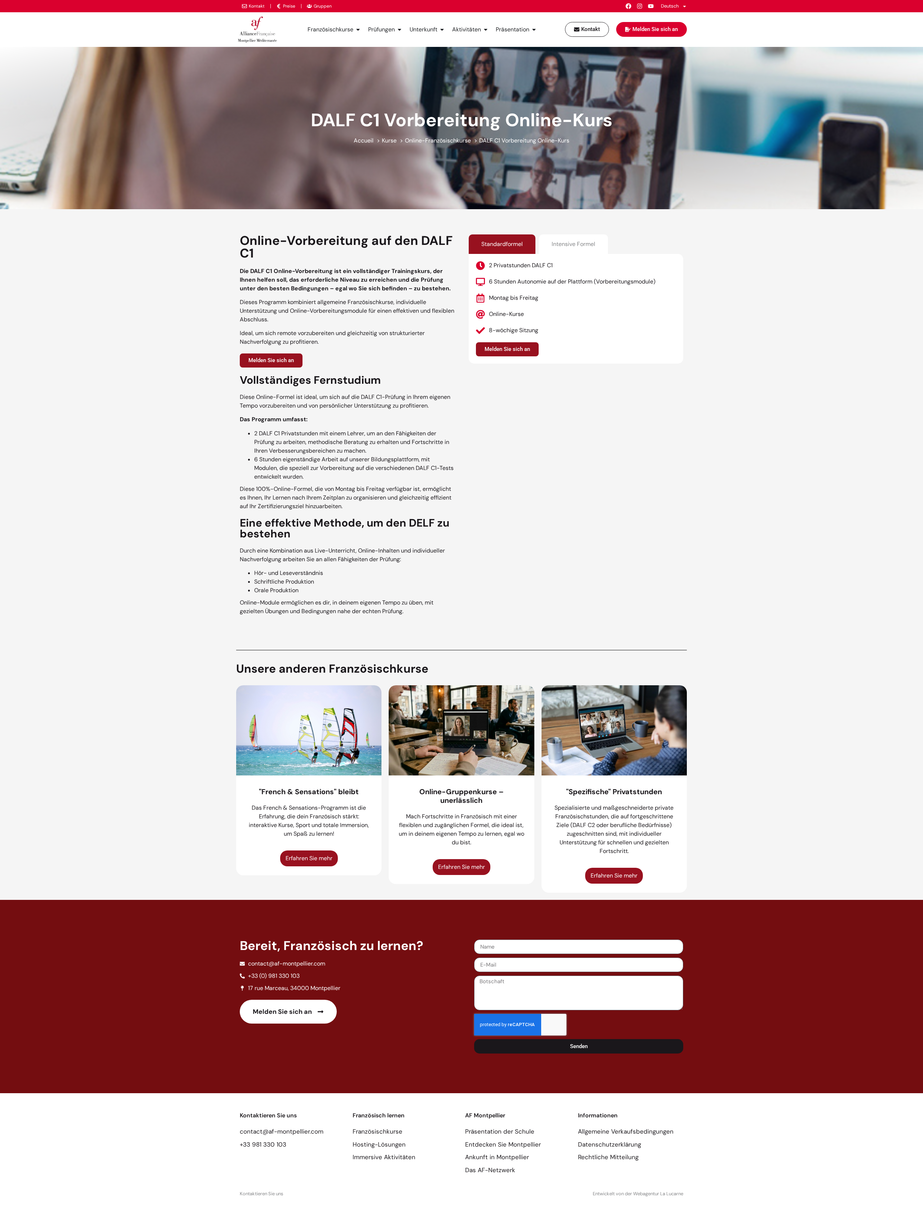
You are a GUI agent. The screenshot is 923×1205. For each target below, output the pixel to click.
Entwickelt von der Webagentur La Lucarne (638, 1194)
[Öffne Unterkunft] (442, 29)
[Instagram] (639, 6)
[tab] (502, 244)
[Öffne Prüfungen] (399, 29)
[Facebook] (628, 6)
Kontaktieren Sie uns (261, 1194)
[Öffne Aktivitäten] (486, 29)
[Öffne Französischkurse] (358, 29)
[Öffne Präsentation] (534, 29)
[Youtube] (651, 6)
